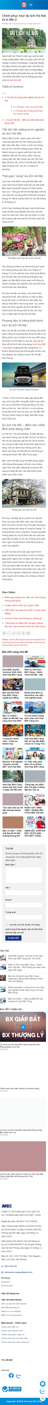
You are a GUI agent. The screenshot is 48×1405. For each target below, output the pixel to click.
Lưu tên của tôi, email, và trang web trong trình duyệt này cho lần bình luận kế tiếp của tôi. (24, 928)
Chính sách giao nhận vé (12, 1334)
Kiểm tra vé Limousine (11, 1315)
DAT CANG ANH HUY (32, 24)
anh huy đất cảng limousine (20, 639)
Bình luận (10, 864)
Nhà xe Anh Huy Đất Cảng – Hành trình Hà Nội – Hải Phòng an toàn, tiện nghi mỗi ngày (26, 967)
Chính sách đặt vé (9, 1327)
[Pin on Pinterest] (23, 633)
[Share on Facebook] (9, 633)
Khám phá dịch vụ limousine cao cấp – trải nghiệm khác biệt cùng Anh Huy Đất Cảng (26, 990)
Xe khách (5, 1282)
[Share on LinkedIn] (28, 633)
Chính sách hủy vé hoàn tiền (14, 1338)
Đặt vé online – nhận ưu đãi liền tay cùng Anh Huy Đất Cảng (25, 1000)
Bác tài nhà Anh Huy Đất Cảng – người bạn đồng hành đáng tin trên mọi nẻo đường (25, 978)
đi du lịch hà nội (16, 642)
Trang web (10, 912)
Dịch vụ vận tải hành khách (14, 1303)
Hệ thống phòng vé (10, 1307)
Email (8, 900)
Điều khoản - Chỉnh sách (13, 1323)
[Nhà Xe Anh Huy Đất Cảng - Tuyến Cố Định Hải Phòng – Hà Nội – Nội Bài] (24, 5)
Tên (7, 888)
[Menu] (31, 4)
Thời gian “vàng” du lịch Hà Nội (29, 107)
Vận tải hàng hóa (10, 1293)
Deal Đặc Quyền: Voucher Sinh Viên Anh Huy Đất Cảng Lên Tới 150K (25, 957)
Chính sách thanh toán (12, 1330)
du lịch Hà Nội (14, 80)
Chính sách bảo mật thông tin (15, 1342)
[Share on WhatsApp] (4, 633)
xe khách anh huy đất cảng (16, 645)
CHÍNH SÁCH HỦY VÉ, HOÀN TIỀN (22, 605)
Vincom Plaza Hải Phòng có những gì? (23, 618)
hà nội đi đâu (28, 642)
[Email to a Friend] (18, 633)
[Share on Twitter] (14, 633)
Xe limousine (7, 1285)
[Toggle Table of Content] (4, 94)
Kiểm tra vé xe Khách (11, 1311)
